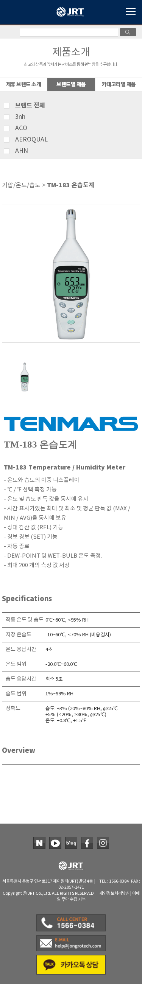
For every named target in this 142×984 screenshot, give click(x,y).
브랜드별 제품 (71, 84)
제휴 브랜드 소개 (23, 84)
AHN (21, 151)
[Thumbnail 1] (24, 364)
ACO (21, 128)
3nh (20, 116)
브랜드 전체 (30, 105)
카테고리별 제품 (119, 84)
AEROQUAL (31, 139)
